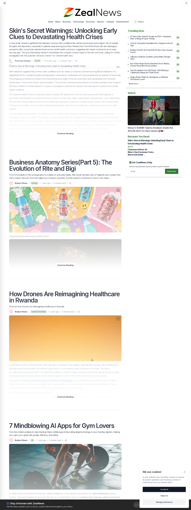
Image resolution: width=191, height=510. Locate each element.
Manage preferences (164, 502)
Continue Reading (65, 133)
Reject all (164, 496)
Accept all (164, 489)
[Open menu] (5, 3)
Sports (130, 147)
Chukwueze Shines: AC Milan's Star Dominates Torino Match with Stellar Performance (141, 152)
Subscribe (171, 171)
